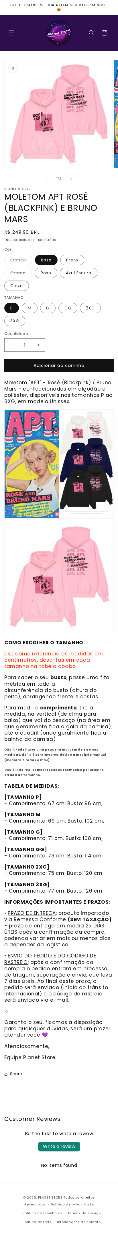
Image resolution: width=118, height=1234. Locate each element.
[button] (11, 33)
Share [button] (16, 1074)
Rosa (46, 260)
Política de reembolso (42, 1213)
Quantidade (16, 333)
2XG (90, 308)
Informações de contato (79, 1222)
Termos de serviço (84, 1213)
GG (67, 308)
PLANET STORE (50, 1197)
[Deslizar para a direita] (71, 178)
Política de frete (37, 1222)
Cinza (16, 286)
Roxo (46, 273)
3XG (14, 321)
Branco (21, 261)
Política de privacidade (72, 1204)
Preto (72, 260)
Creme (21, 274)
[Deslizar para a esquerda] (46, 178)
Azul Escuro (78, 273)
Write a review (59, 1146)
